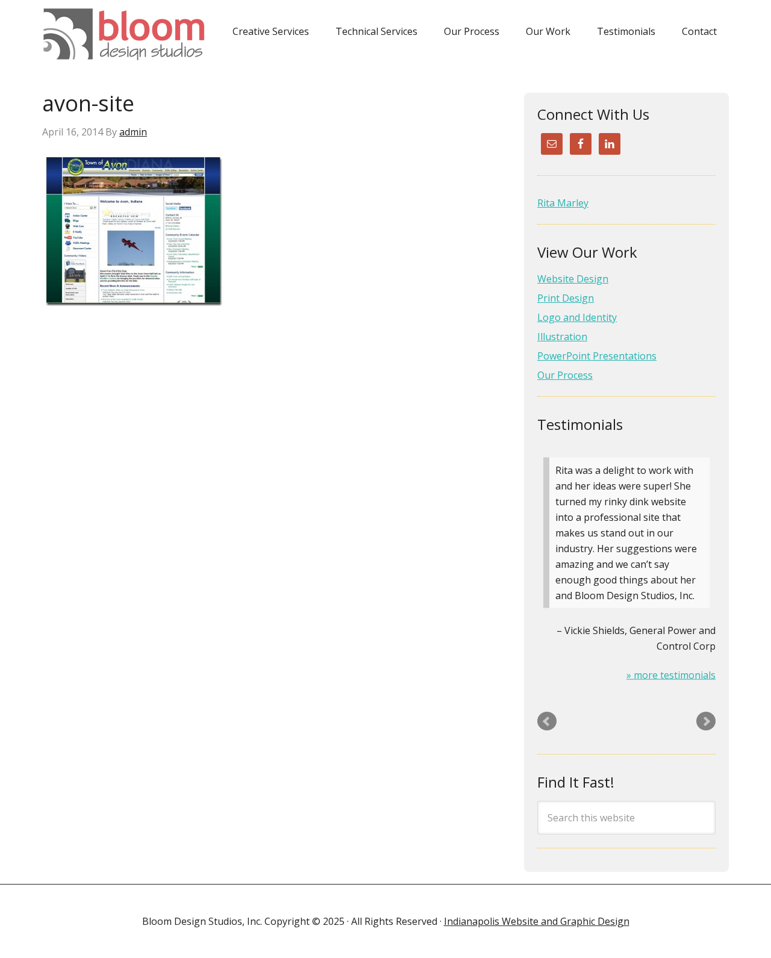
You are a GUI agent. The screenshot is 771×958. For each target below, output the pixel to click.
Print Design (565, 298)
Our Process (565, 375)
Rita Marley (562, 203)
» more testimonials (671, 675)
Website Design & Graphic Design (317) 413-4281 (128, 34)
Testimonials (580, 424)
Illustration (562, 336)
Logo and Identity (577, 317)
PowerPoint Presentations (597, 355)
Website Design (572, 278)
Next (706, 721)
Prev (547, 721)
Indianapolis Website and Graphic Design (536, 921)
